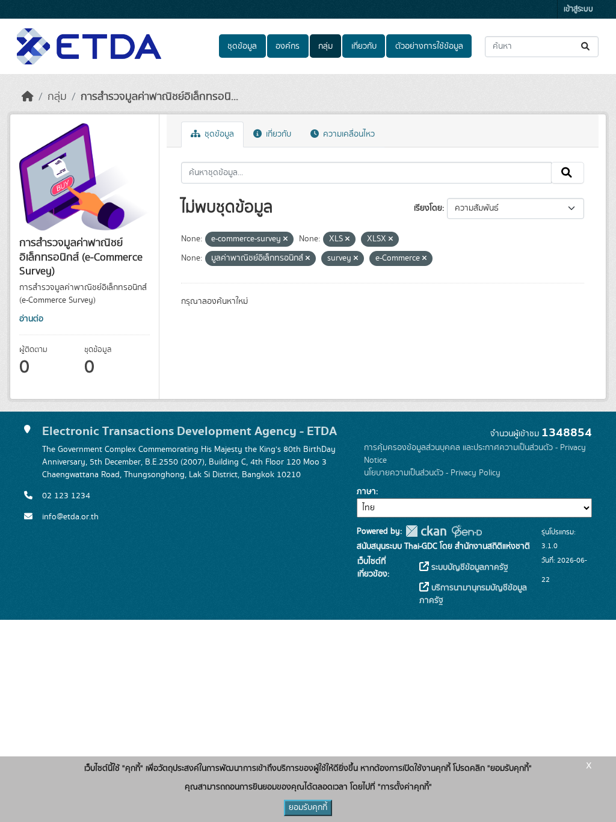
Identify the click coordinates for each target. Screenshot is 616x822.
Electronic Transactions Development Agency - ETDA (189, 431)
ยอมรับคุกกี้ (308, 808)
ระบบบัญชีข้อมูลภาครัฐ (468, 567)
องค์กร (288, 46)
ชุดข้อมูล (242, 46)
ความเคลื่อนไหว (348, 134)
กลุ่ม (325, 46)
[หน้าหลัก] (28, 97)
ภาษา (366, 492)
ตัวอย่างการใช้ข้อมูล (429, 46)
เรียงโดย (428, 208)
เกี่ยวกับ (364, 46)
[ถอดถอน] (285, 239)
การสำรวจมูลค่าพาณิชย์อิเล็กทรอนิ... (159, 97)
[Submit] (586, 46)
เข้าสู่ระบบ (578, 9)
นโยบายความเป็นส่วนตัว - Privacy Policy (432, 473)
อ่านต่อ (31, 319)
